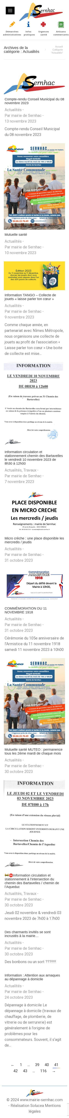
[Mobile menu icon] (10, 10)
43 (25, 1071)
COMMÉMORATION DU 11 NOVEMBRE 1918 (26, 610)
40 (47, 1064)
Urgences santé (43, 33)
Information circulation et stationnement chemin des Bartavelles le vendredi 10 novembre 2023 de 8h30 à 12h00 (34, 457)
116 (43, 1071)
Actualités (13, 109)
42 (15, 1071)
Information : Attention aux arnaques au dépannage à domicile (32, 977)
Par (23, 115)
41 (56, 1064)
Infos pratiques (29, 33)
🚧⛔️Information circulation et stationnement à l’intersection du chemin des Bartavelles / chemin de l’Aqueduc (32, 881)
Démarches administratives (12, 33)
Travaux (29, 470)
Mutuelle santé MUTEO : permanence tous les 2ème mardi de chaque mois (33, 751)
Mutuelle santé (16, 235)
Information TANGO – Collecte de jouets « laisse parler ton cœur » (30, 297)
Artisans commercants (61, 33)
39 (37, 1064)
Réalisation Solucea (27, 1105)
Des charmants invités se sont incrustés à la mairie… (28, 934)
